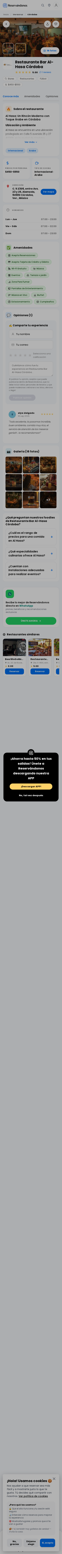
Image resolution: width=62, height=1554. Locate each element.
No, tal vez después (31, 795)
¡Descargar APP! (31, 786)
